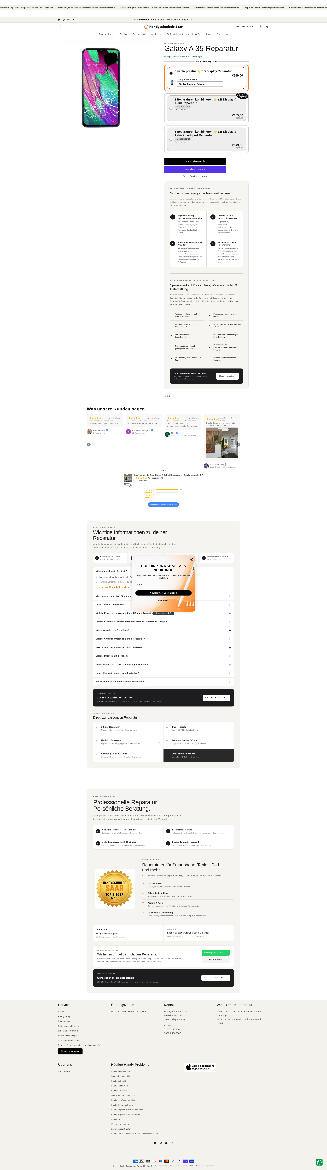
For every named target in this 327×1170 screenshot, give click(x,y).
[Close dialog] (192, 559)
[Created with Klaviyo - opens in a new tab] (163, 613)
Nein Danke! (163, 601)
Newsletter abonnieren (163, 593)
